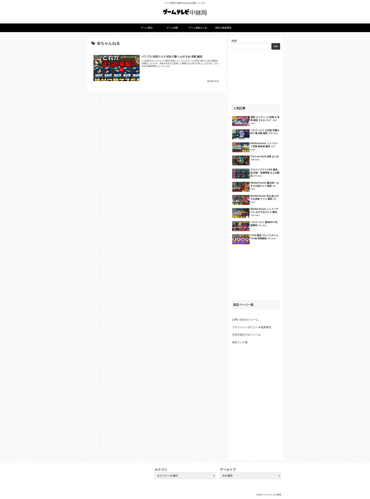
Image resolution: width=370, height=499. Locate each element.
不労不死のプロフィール (246, 334)
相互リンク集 (240, 342)
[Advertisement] (256, 76)
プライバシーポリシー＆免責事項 (251, 327)
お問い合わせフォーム (245, 319)
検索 (234, 40)
